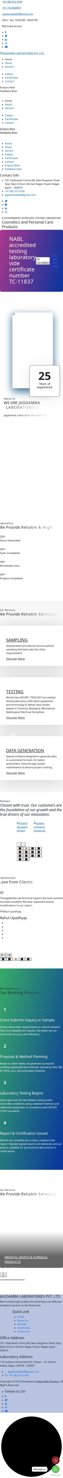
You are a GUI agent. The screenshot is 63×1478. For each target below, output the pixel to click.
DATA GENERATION (25, 750)
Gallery (9, 74)
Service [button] (9, 66)
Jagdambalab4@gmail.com (20, 195)
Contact (9, 81)
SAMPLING (17, 640)
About (8, 63)
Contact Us (23, 1331)
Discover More (15, 659)
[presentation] (19, 844)
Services (22, 1324)
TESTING (14, 691)
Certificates (11, 77)
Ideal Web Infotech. (48, 1381)
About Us (22, 1320)
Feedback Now (8, 91)
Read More (12, 1263)
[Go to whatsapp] (55, 1469)
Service (9, 150)
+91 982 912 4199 (15, 191)
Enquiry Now (7, 87)
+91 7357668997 (43, 260)
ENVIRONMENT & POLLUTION (26, 1257)
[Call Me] (56, 1460)
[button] (20, 848)
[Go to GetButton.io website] (56, 1475)
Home (8, 59)
